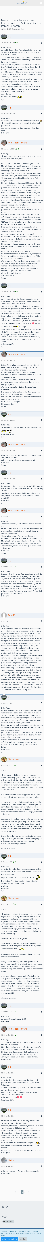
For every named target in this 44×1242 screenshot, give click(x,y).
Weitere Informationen (9, 1239)
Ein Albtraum (8, 1222)
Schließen (23, 1239)
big (5, 29)
